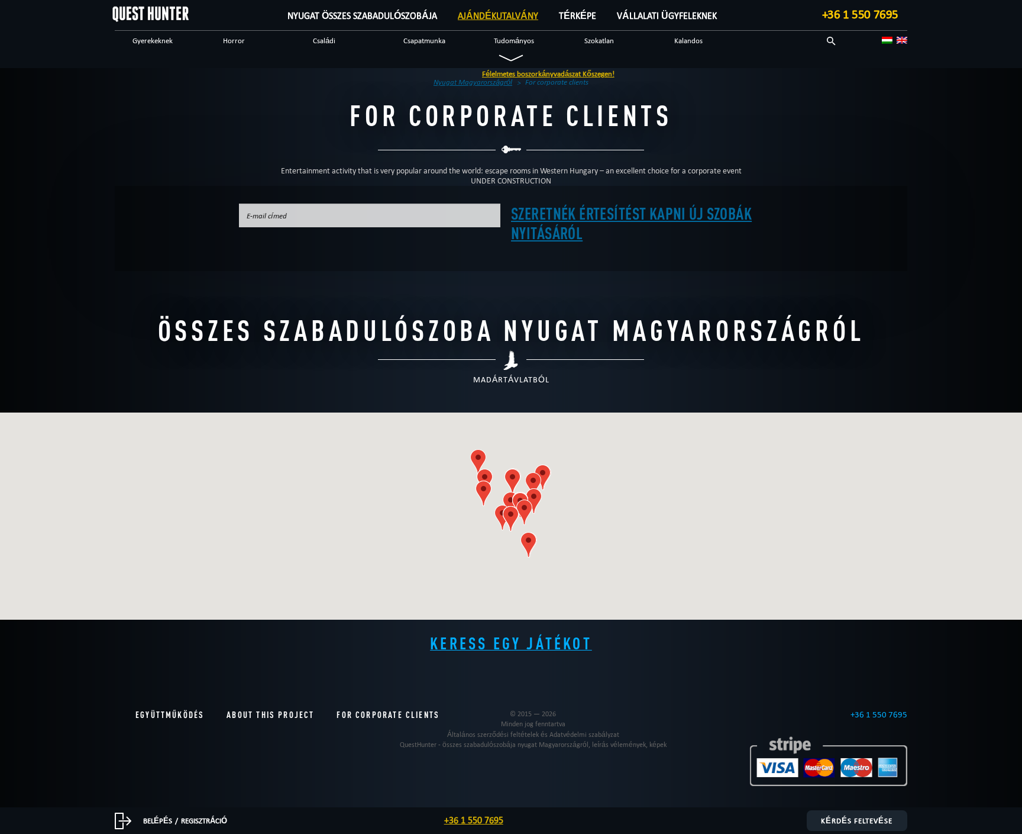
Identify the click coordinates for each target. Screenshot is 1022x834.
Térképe (577, 15)
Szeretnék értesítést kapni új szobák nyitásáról (631, 223)
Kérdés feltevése (856, 820)
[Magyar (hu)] (887, 40)
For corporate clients (388, 715)
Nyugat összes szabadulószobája (362, 15)
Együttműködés (169, 715)
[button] (533, 485)
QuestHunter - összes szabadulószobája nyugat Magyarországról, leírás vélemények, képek (533, 744)
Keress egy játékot (511, 642)
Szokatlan (599, 40)
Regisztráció (204, 820)
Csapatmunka (424, 40)
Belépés (157, 820)
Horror (234, 40)
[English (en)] (902, 40)
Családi (324, 40)
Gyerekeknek (152, 40)
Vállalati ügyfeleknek (667, 15)
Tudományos (514, 40)
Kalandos (688, 40)
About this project (270, 715)
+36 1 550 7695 (860, 14)
